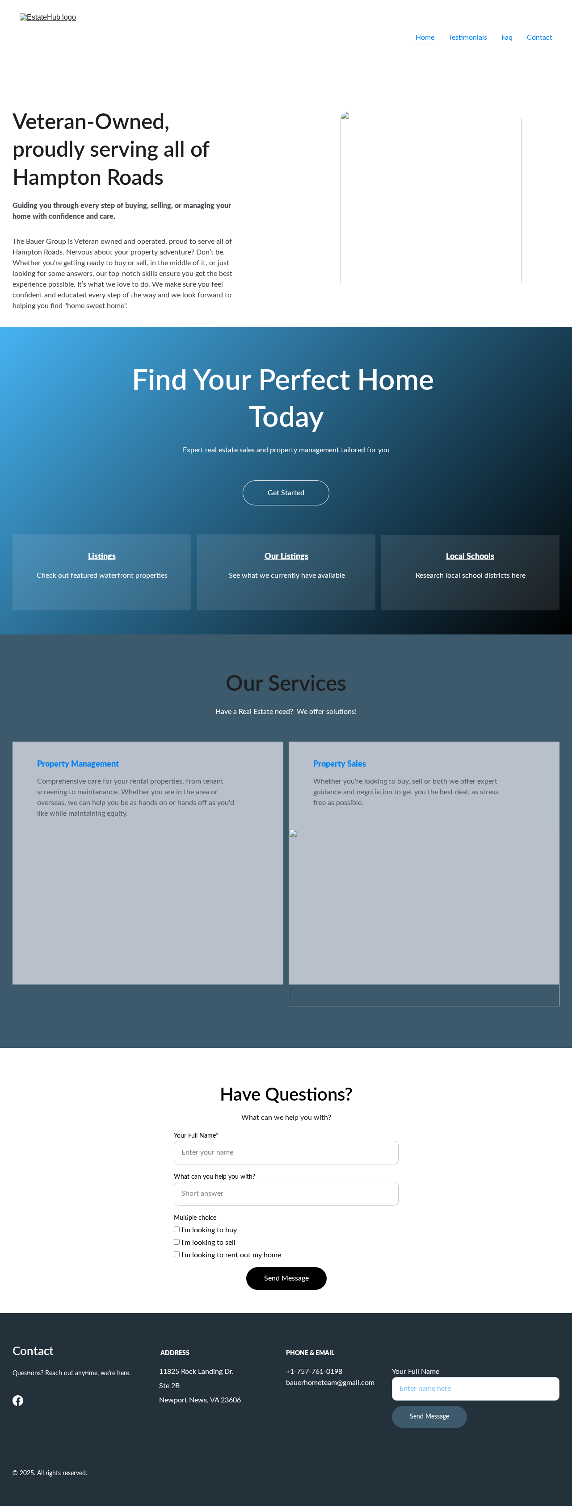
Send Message (286, 1278)
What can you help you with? (214, 1177)
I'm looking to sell (208, 1242)
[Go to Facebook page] (18, 1400)
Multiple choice (195, 1218)
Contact (539, 37)
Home (425, 37)
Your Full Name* (196, 1136)
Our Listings (286, 557)
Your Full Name (415, 1371)
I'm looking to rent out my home (230, 1255)
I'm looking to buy (208, 1230)
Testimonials (468, 37)
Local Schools (470, 557)
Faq (507, 37)
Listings (102, 557)
